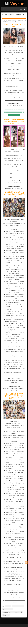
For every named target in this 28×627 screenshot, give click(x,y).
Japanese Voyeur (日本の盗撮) (15, 20)
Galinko (5, 20)
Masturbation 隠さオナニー (10, 21)
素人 (9, 615)
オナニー (5, 609)
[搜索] (25, 9)
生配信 (4, 615)
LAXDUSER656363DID (17, 606)
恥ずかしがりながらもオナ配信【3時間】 (12, 612)
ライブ (10, 609)
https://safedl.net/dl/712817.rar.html (14, 182)
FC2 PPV (23, 20)
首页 (3, 9)
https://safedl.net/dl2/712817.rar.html (14, 188)
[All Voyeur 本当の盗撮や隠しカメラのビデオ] (14, 3)
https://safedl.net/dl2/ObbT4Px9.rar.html (14, 105)
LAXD (3, 21)
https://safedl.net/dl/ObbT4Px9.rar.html (14, 100)
